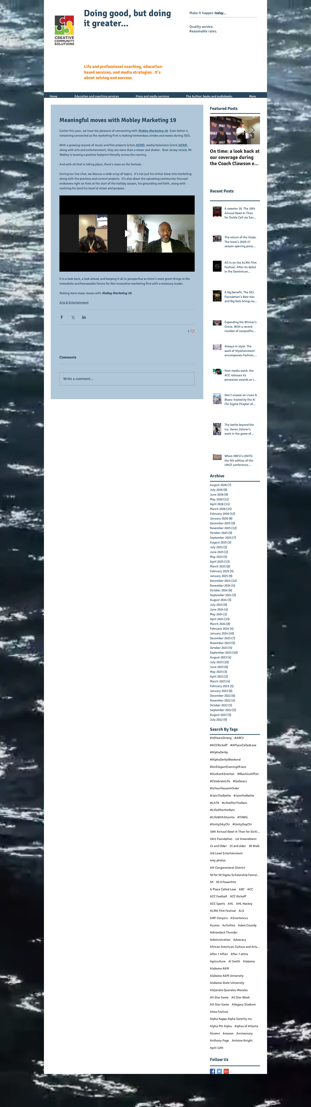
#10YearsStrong (221, 738)
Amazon (228, 1033)
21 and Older (218, 846)
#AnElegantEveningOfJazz (228, 767)
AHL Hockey (244, 904)
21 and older (237, 846)
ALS (241, 911)
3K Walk (254, 846)
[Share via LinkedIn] (84, 317)
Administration (220, 940)
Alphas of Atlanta (246, 1026)
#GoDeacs (240, 781)
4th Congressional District (227, 868)
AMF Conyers (219, 918)
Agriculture (218, 961)
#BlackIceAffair (248, 774)
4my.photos (218, 860)
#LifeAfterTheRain (234, 803)
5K (211, 882)
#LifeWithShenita (222, 817)
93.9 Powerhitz (226, 882)
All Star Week (240, 997)
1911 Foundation (221, 839)
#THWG (242, 817)
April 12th (216, 1048)
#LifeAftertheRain (222, 810)
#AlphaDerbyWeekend (225, 759)
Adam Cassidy (247, 925)
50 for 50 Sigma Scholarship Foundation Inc (235, 875)
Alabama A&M (219, 968)
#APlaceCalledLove (243, 745)
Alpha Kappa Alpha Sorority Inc (231, 1019)
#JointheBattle (244, 796)
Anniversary (244, 1033)
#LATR (214, 803)
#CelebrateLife (220, 781)
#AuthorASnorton (222, 774)
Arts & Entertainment (74, 302)
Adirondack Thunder (223, 932)
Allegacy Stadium (244, 1004)
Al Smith (234, 961)
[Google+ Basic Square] (226, 1071)
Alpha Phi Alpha (221, 1026)
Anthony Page (219, 1040)
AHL (230, 904)
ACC (250, 889)
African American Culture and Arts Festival (235, 947)
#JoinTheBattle (220, 796)
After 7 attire (239, 954)
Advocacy (239, 940)
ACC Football (218, 896)
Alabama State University (227, 983)
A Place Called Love (223, 889)
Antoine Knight (242, 1040)
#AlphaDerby (219, 752)
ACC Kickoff (238, 896)
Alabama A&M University (227, 976)
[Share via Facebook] (61, 317)
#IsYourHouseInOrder (224, 788)
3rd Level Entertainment (226, 853)
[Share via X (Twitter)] (73, 317)
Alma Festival (219, 1012)
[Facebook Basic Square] (212, 1071)
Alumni (215, 1033)
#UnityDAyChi (220, 824)
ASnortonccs (239, 918)
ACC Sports (217, 904)
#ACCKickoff (218, 745)
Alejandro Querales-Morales (229, 990)
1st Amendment (246, 839)
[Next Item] (253, 130)
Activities (228, 925)
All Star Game (219, 997)
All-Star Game (219, 1004)
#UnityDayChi (242, 824)
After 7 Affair (219, 954)
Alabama (249, 961)
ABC (242, 889)
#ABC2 (239, 738)
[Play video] (127, 233)
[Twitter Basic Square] (219, 1071)
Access (214, 925)
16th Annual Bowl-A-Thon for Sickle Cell (235, 832)
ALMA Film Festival (223, 911)
